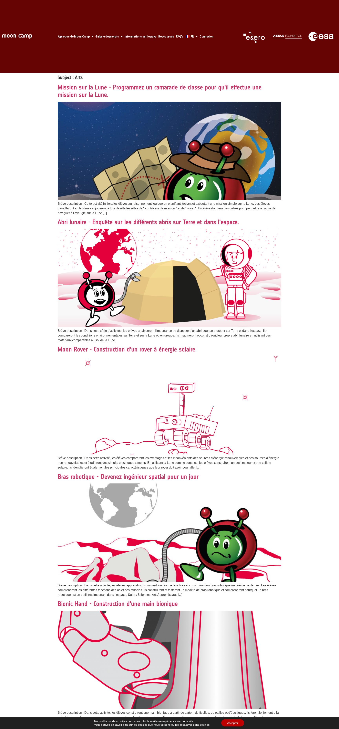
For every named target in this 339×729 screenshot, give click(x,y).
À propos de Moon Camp (74, 36)
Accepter (232, 722)
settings (205, 724)
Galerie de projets (107, 36)
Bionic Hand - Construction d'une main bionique (118, 603)
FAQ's (179, 36)
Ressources (166, 36)
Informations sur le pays (140, 36)
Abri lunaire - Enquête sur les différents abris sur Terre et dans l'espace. (148, 222)
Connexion (206, 36)
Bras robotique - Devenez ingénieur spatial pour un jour (128, 476)
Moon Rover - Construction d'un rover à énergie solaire (126, 349)
